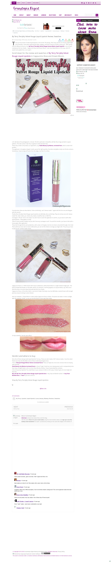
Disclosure (36, 2)
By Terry (18, 398)
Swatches (57, 398)
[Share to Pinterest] (72, 39)
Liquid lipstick (31, 398)
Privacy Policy (61, 551)
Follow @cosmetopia (81, 111)
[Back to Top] (110, 561)
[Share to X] (62, 39)
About (18, 2)
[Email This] (69, 39)
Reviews (51, 398)
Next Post (69, 409)
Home (14, 2)
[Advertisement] (43, 128)
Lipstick (24, 398)
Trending (84, 20)
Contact (29, 2)
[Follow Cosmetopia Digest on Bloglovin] (80, 108)
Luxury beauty (39, 398)
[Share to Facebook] (59, 39)
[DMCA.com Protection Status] (45, 554)
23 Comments (15, 396)
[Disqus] (43, 450)
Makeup (46, 398)
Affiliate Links (43, 388)
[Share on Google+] (66, 39)
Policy (23, 2)
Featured (90, 20)
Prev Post (16, 409)
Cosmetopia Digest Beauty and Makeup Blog (36, 551)
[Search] (97, 15)
